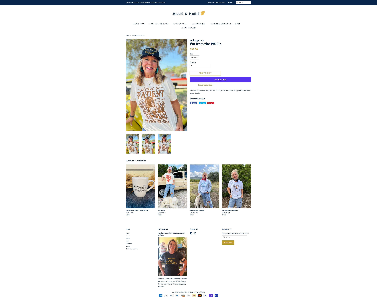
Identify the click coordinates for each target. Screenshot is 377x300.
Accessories (199, 24)
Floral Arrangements (132, 249)
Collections (129, 244)
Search (128, 246)
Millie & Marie (188, 292)
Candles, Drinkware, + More (226, 24)
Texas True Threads (158, 24)
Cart (231, 2)
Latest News (163, 229)
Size (191, 54)
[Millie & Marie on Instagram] (195, 234)
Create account (220, 2)
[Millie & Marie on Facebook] (191, 234)
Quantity (193, 62)
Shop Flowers (189, 28)
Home (127, 35)
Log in (210, 2)
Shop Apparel (180, 24)
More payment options (205, 85)
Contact (128, 238)
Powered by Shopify (199, 292)
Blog (127, 241)
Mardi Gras (138, 24)
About (127, 236)
